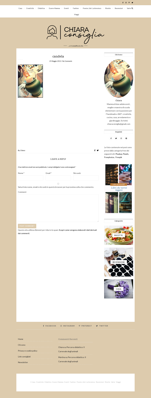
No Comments (67, 61)
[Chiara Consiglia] (75, 33)
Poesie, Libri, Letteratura (92, 8)
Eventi (66, 8)
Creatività (30, 8)
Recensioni (119, 8)
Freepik (118, 157)
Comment (22, 192)
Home (20, 339)
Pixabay (119, 154)
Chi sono (21, 345)
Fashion (76, 8)
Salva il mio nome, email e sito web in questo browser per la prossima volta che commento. (56, 187)
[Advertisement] (58, 123)
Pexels (125, 154)
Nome (21, 173)
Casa (20, 8)
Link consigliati (24, 356)
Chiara (22, 150)
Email (48, 173)
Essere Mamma (54, 8)
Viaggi (76, 14)
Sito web (77, 173)
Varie (129, 8)
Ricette (108, 8)
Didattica (41, 8)
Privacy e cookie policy (27, 350)
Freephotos (109, 157)
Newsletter (23, 362)
